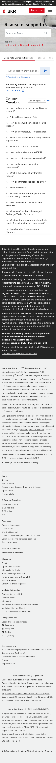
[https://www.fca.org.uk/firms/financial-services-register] (26, 693)
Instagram (9, 629)
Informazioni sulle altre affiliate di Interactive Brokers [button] (28, 751)
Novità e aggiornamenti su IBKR (16, 577)
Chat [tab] (51, 58)
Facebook (9, 625)
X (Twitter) (9, 636)
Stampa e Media (9, 580)
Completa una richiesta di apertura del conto (21, 487)
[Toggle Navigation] (49, 10)
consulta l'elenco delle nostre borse (19, 353)
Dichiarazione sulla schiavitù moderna (18, 657)
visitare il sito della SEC (28, 458)
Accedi (5, 480)
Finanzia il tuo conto (11, 525)
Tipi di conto (7, 490)
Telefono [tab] (41, 58)
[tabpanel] (28, 151)
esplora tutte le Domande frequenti (22, 45)
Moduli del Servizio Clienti (13, 608)
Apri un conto (37, 10)
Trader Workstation (10, 504)
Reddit (8, 632)
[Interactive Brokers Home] (9, 10)
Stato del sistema (9, 542)
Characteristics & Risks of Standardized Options (25, 264)
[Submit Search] (46, 33)
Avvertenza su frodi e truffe (14, 653)
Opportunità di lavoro (11, 567)
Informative (6, 601)
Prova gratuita (8, 494)
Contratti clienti (8, 598)
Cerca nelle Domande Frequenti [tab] (18, 58)
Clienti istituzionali (10, 532)
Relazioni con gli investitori (13, 573)
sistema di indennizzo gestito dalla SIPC (22, 319)
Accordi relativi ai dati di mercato (16, 611)
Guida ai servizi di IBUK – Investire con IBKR (24, 343)
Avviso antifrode (9, 646)
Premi (4, 563)
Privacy (5, 660)
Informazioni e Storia (11, 570)
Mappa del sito (8, 663)
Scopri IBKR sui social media (14, 622)
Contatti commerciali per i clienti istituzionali (21, 535)
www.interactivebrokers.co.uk (28, 700)
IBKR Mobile (7, 511)
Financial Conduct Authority (36, 282)
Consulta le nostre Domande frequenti (19, 539)
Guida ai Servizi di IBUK (12, 594)
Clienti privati (7, 529)
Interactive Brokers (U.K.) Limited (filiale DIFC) (28, 709)
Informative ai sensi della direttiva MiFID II (20, 604)
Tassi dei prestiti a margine (32, 429)
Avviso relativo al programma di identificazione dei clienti (27, 650)
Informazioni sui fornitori (12, 553)
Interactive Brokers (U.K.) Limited (28, 675)
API (3, 515)
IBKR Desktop (8, 508)
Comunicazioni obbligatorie (14, 584)
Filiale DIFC (15, 741)
